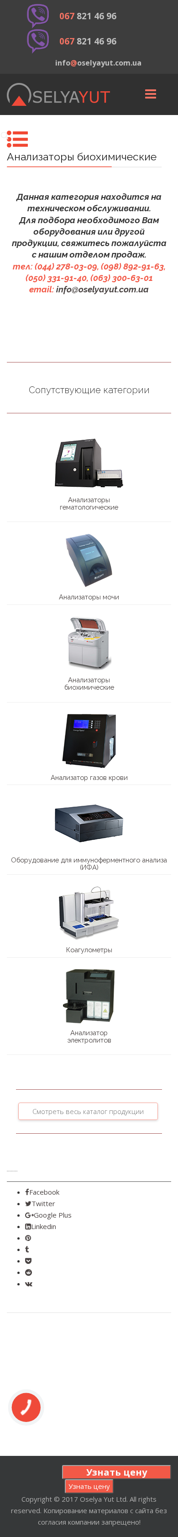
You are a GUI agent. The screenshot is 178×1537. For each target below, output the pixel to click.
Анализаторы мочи (89, 597)
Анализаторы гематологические (89, 503)
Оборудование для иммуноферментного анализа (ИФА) (89, 863)
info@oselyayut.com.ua (102, 289)
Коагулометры (89, 950)
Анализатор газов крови (89, 777)
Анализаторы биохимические (89, 683)
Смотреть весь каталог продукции (88, 1111)
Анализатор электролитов (89, 1036)
